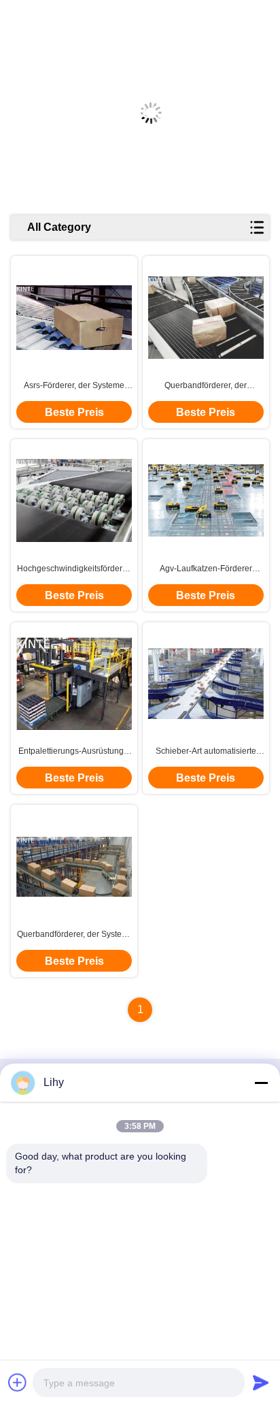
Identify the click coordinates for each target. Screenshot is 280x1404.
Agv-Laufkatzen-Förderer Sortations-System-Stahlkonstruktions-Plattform (206, 569)
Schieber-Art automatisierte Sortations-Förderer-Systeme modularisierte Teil (205, 751)
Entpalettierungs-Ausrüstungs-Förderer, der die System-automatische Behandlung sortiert (74, 751)
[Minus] (261, 1082)
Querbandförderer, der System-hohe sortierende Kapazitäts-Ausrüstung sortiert (74, 934)
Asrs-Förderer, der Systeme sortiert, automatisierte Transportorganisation (74, 386)
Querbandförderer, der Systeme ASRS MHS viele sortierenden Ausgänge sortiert (205, 386)
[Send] (261, 1382)
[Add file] (17, 1382)
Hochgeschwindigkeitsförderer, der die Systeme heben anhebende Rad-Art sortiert (74, 569)
